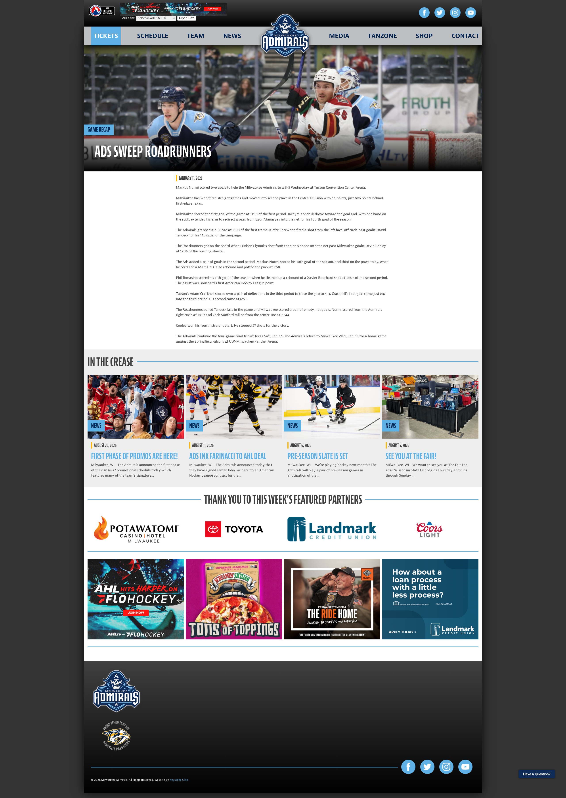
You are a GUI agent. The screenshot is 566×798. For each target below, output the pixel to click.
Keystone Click (179, 780)
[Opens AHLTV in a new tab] (173, 15)
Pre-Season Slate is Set (317, 456)
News (96, 426)
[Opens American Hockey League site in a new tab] (102, 11)
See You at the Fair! (411, 456)
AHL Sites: (129, 18)
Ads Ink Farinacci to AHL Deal (227, 456)
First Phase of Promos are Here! (134, 456)
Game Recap (99, 129)
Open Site (186, 18)
